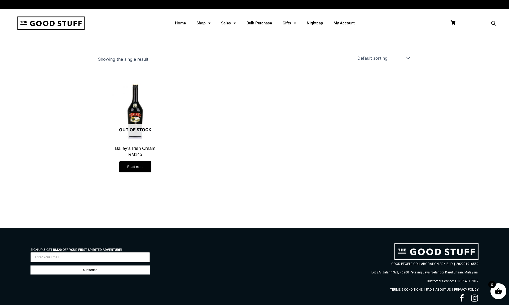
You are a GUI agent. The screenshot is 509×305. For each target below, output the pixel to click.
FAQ (429, 289)
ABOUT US (443, 289)
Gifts (287, 23)
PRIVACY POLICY (466, 289)
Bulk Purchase (259, 23)
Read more (135, 167)
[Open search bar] (493, 23)
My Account (344, 23)
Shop (200, 23)
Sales (226, 23)
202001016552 (467, 264)
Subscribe (90, 270)
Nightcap (315, 23)
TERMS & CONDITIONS (406, 289)
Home (180, 23)
